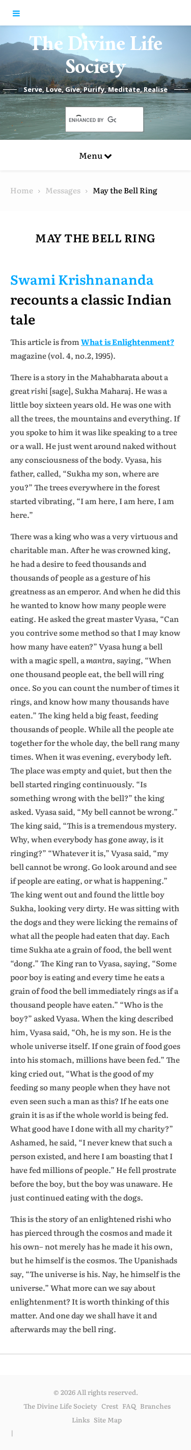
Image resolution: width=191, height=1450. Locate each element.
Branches (155, 1406)
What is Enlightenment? (127, 341)
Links (81, 1419)
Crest (109, 1406)
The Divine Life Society (95, 59)
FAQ (129, 1406)
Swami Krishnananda (82, 279)
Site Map (108, 1419)
